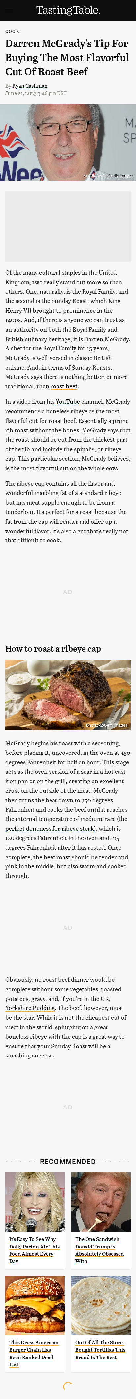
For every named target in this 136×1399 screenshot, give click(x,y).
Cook (12, 31)
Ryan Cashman (30, 85)
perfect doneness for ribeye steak (49, 828)
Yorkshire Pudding (30, 1007)
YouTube (68, 401)
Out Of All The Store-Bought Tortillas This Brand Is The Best (100, 1349)
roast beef (64, 386)
